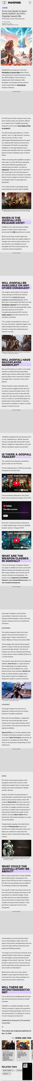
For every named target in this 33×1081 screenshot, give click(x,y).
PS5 (14, 232)
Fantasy (5, 1074)
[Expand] (24, 1064)
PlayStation (21, 1070)
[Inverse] (14, 3)
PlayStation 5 (6, 72)
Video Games (7, 1070)
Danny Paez (7, 21)
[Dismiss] (30, 1064)
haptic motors (7, 315)
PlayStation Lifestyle (13, 353)
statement (5, 170)
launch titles (15, 72)
